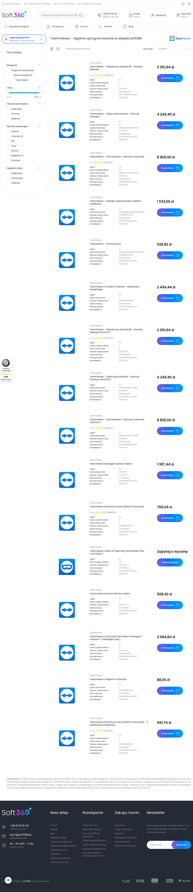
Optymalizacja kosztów (94, 840)
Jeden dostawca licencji (94, 844)
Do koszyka (167, 78)
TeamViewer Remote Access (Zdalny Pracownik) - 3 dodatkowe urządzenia (119, 723)
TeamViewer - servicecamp (105, 243)
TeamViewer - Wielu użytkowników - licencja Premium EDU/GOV (114, 378)
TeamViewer (96, 63)
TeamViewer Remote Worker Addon (110, 593)
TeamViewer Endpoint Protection (108, 679)
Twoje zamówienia (124, 829)
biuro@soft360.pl (20, 834)
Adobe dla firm (90, 825)
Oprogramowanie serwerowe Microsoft (93, 854)
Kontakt (54, 829)
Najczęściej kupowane (125, 837)
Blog (52, 833)
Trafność (172, 48)
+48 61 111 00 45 (109, 13)
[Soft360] (14, 15)
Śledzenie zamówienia (125, 845)
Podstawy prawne (59, 849)
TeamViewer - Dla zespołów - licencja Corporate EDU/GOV (117, 421)
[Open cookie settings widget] (8, 880)
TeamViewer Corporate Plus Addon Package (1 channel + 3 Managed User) (116, 638)
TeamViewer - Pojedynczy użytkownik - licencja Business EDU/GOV (116, 331)
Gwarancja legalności (60, 841)
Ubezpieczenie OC (59, 862)
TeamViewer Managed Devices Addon (111, 463)
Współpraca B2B (58, 837)
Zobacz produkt (169, 562)
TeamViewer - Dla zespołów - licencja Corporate (117, 156)
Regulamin (55, 854)
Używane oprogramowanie (63, 845)
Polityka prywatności (60, 858)
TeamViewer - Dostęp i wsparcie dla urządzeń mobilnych (115, 202)
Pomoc (54, 825)
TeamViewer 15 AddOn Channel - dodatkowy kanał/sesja (114, 288)
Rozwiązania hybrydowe (94, 848)
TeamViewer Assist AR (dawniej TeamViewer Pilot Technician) (117, 552)
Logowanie (120, 825)
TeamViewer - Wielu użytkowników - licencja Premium (114, 115)
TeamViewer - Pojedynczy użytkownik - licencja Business (116, 68)
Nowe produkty (122, 841)
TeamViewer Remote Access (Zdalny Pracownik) (117, 506)
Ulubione (119, 833)
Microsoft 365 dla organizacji (91, 835)
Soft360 (27, 881)
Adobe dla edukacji (92, 829)
